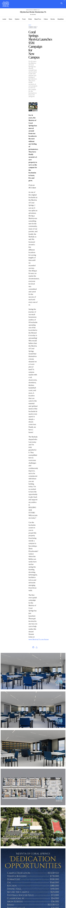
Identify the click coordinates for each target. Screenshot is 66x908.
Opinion (17, 19)
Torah (24, 19)
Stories (53, 19)
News (10, 19)
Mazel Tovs (37, 19)
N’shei (30, 19)
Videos (46, 19)
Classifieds (60, 19)
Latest (4, 19)
